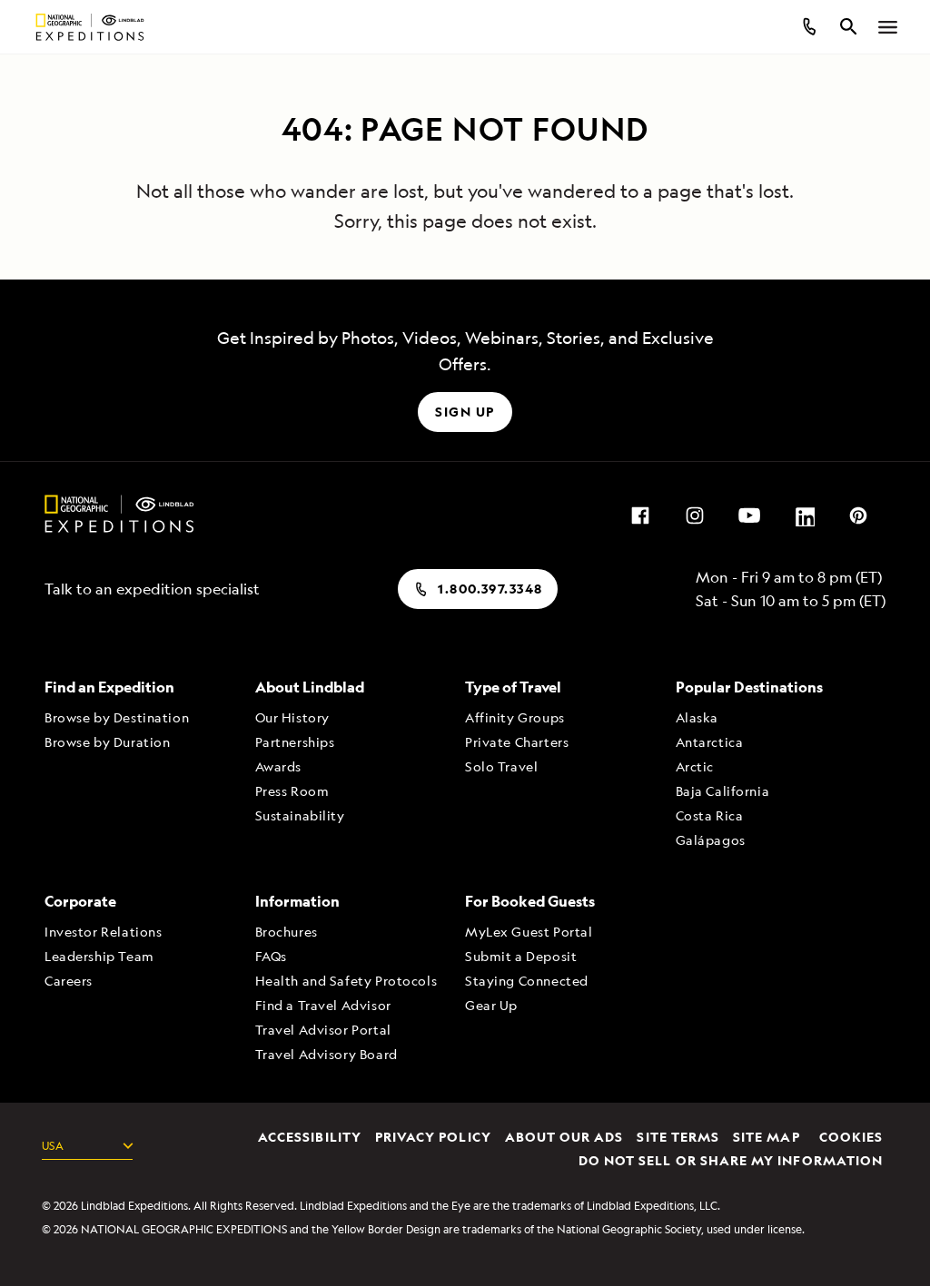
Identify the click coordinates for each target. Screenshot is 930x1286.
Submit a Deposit (521, 956)
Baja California (723, 791)
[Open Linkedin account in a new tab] (804, 513)
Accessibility (309, 1137)
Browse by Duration (107, 742)
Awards (278, 766)
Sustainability (300, 815)
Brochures (286, 931)
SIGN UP (464, 411)
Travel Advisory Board (326, 1054)
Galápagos (711, 840)
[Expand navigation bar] (888, 27)
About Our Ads (564, 1137)
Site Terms (678, 1137)
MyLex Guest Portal (528, 931)
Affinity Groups (515, 717)
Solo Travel (501, 766)
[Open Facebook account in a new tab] (640, 513)
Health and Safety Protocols (346, 980)
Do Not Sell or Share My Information (731, 1161)
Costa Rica (710, 815)
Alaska (697, 717)
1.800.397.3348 (490, 588)
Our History (292, 717)
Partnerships (295, 742)
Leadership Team (99, 956)
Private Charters (517, 742)
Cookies (851, 1137)
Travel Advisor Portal (323, 1029)
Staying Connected (527, 980)
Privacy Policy (433, 1137)
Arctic (695, 766)
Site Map (766, 1137)
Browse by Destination (117, 717)
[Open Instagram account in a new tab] (695, 513)
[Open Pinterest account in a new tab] (858, 513)
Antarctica (710, 742)
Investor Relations (103, 931)
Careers (69, 980)
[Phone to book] (808, 27)
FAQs (271, 956)
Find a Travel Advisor (323, 1005)
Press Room (292, 791)
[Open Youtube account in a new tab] (749, 513)
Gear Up (491, 1005)
